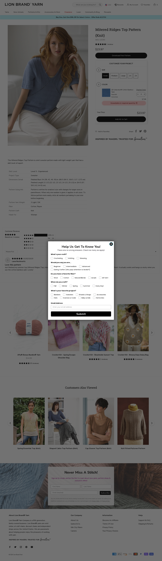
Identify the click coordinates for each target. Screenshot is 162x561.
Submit (81, 314)
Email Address (57, 303)
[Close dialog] (111, 244)
